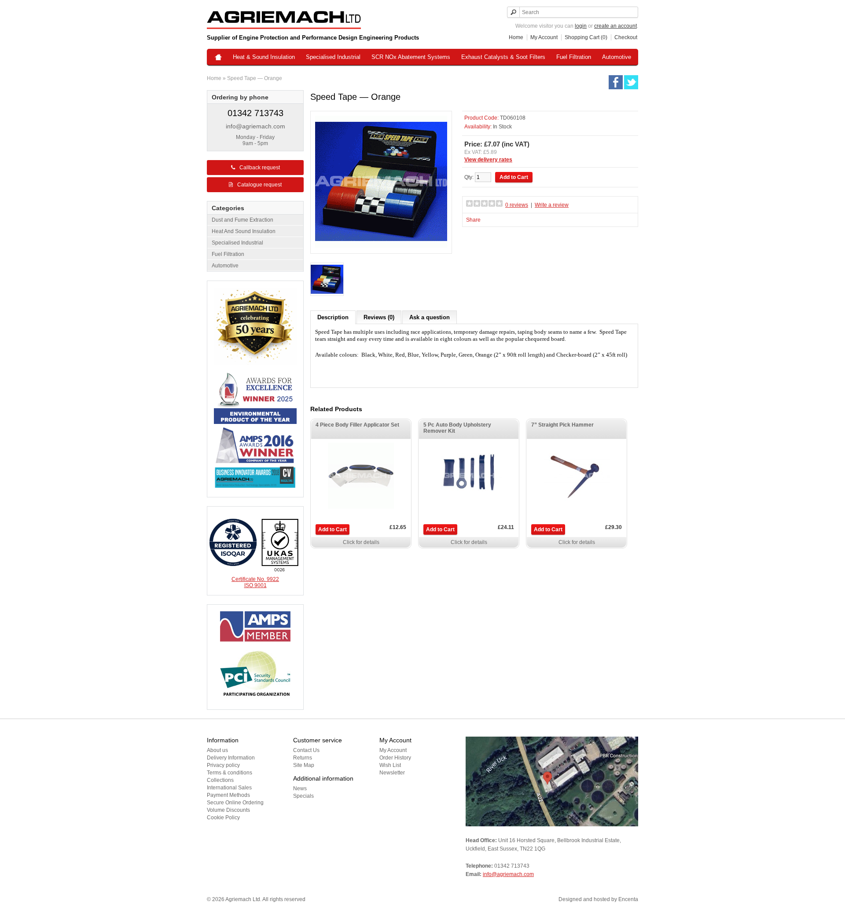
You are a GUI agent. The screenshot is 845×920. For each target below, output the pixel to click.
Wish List (390, 765)
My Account (544, 37)
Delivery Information (231, 758)
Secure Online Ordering (235, 803)
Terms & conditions (229, 773)
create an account (615, 26)
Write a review (552, 205)
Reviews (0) (379, 317)
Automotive (616, 57)
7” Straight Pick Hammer (562, 425)
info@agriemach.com (255, 126)
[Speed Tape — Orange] (327, 280)
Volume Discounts (228, 810)
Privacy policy (223, 765)
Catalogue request (259, 185)
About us (217, 750)
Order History (395, 758)
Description (333, 317)
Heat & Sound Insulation (264, 57)
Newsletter (392, 773)
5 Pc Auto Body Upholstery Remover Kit (457, 428)
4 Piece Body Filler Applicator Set (357, 425)
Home (516, 37)
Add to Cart (332, 529)
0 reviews (516, 205)
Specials (303, 796)
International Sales (229, 788)
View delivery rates (488, 160)
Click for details (361, 542)
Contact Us (306, 750)
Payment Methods (228, 795)
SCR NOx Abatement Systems (410, 57)
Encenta (628, 899)
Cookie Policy (223, 817)
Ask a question (429, 317)
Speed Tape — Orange (254, 78)
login (581, 26)
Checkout (625, 37)
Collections (220, 780)
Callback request (259, 167)
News (300, 788)
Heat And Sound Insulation (244, 231)
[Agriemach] (218, 57)
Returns (302, 758)
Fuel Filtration (573, 57)
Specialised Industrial (333, 57)
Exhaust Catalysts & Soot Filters (503, 57)
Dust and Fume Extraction (242, 220)
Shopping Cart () (586, 37)
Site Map (303, 765)
